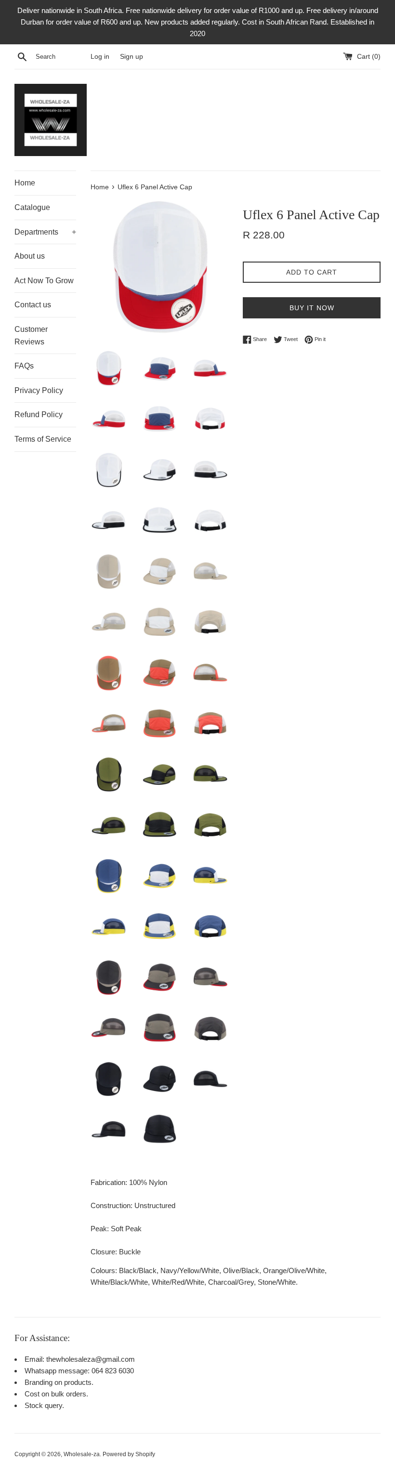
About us (29, 256)
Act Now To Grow (44, 280)
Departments (45, 232)
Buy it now (312, 308)
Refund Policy (38, 414)
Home (24, 183)
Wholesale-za (82, 1454)
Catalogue (32, 207)
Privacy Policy (38, 390)
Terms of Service (42, 439)
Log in (100, 56)
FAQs (24, 366)
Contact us (32, 305)
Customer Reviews (31, 335)
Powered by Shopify (129, 1454)
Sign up (131, 56)
